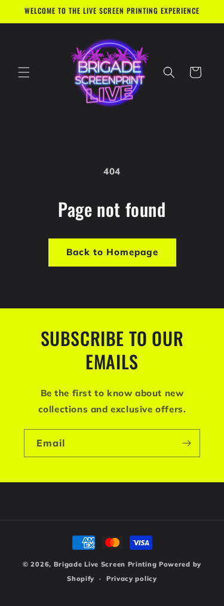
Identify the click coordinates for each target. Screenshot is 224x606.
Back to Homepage (112, 252)
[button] (24, 72)
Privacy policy (131, 578)
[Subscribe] (186, 443)
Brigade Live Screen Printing (105, 564)
